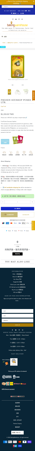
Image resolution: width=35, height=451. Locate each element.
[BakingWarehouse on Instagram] (22, 19)
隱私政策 (17, 406)
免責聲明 (17, 402)
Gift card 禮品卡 (17, 292)
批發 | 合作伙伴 (17, 420)
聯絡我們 (17, 427)
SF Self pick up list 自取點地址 (17, 287)
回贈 (17, 413)
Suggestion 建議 (17, 282)
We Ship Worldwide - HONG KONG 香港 (15, 10)
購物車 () (15, 13)
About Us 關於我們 (17, 276)
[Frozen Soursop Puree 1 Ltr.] (17, 66)
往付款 (22, 13)
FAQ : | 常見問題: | (17, 274)
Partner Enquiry (17, 423)
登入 (29, 10)
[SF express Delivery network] (4, 385)
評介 (17, 416)
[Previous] (13, 85)
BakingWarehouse (15, 437)
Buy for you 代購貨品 (17, 289)
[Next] (22, 85)
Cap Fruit (3, 106)
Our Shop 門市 (17, 279)
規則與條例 (17, 409)
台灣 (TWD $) (16, 432)
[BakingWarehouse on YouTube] (16, 19)
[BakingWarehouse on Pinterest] (19, 19)
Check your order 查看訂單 (17, 284)
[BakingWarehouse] (17, 27)
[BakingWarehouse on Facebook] (13, 19)
